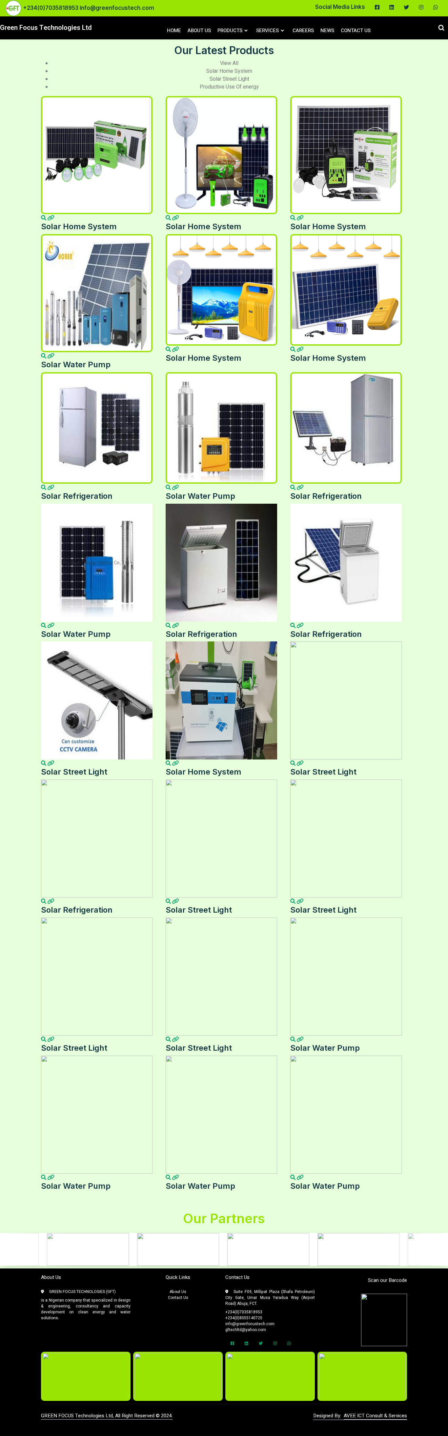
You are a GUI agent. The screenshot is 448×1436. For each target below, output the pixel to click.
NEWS (327, 30)
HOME (174, 30)
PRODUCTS (229, 30)
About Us (178, 1292)
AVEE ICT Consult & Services (375, 1415)
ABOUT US (199, 30)
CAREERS (303, 30)
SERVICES (267, 30)
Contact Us (178, 1298)
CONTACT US (356, 30)
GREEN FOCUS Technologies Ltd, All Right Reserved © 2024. (107, 1415)
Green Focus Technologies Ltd (46, 27)
